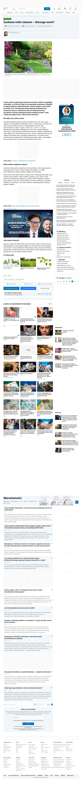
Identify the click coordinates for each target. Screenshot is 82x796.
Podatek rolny (60, 271)
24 (58, 281)
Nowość (67, 125)
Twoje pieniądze (45, 12)
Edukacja (68, 12)
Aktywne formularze (65, 247)
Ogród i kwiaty (21, 16)
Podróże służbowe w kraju (58, 759)
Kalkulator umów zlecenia (63, 235)
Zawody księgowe (7, 750)
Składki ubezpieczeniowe (58, 762)
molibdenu (36, 127)
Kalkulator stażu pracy (45, 765)
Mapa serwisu (70, 775)
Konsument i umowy (33, 747)
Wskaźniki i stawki (57, 757)
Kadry (16, 12)
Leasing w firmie (44, 750)
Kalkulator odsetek (44, 764)
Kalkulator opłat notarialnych (63, 239)
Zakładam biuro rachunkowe (59, 744)
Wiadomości (6, 501)
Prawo (37, 12)
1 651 (48, 704)
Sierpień (69, 278)
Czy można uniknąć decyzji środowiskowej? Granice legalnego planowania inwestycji (66, 221)
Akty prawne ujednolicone (34, 765)
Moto (52, 12)
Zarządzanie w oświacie (21, 765)
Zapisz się (28, 723)
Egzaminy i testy (19, 764)
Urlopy (17, 749)
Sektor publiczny (30, 12)
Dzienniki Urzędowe (33, 762)
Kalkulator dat (44, 759)
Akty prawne (31, 757)
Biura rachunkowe (57, 742)
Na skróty (68, 757)
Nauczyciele (18, 762)
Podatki (5, 744)
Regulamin (40, 775)
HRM (17, 752)
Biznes (21, 12)
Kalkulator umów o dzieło (62, 237)
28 (69, 281)
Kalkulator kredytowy (61, 240)
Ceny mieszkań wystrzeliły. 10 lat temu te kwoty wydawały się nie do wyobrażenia (65, 186)
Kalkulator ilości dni (61, 244)
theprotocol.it (68, 767)
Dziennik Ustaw (32, 759)
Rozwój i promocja (7, 764)
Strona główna (6, 16)
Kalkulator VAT (44, 762)
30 (75, 281)
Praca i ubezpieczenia (45, 747)
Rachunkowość (7, 745)
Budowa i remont (33, 501)
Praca (30, 750)
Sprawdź (66, 134)
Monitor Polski (31, 761)
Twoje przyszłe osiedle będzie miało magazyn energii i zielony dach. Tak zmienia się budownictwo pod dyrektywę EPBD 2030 (66, 189)
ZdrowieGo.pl (68, 759)
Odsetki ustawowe (57, 765)
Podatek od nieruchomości (63, 251)
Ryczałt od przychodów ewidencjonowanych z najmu (63, 264)
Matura (17, 767)
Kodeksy (30, 767)
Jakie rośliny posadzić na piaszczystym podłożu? (26, 206)
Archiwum (68, 761)
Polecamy (58, 412)
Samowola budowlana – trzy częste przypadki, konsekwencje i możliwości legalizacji (65, 224)
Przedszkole (18, 759)
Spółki (42, 745)
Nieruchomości (59, 12)
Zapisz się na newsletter (46, 283)
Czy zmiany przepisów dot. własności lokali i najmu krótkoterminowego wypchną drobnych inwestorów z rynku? (66, 197)
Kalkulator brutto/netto (62, 233)
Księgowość (10, 12)
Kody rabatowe (69, 762)
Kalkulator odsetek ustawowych (64, 242)
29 (72, 281)
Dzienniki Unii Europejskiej (34, 764)
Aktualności (58, 327)
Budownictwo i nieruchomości (63, 257)
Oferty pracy (68, 768)
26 (63, 281)
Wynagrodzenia (19, 745)
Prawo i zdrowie (32, 753)
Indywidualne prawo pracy (21, 744)
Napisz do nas (29, 283)
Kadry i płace (6, 765)
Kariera (46, 775)
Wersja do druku (12, 283)
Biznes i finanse (44, 744)
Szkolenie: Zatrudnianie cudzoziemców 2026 (66, 129)
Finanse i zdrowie (44, 752)
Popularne (60, 182)
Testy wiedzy (18, 770)
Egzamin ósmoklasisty (20, 768)
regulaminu (28, 720)
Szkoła (17, 761)
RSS (51, 775)
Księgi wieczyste (60, 253)
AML (54, 752)
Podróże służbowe (57, 764)
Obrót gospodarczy (7, 747)
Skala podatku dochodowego (59, 767)
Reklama (63, 775)
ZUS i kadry (6, 749)
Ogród (26, 16)
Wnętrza (41, 501)
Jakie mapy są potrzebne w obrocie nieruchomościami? (64, 217)
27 (66, 281)
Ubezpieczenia (19, 747)
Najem (58, 255)
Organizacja (6, 759)
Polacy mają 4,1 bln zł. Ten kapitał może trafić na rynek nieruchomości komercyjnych (66, 200)
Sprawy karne (31, 745)
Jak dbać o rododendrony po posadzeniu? (24, 160)
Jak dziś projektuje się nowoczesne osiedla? (66, 203)
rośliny (5, 279)
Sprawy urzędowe (32, 749)
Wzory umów (68, 764)
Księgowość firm (7, 742)
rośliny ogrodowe (20, 279)
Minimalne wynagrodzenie (58, 761)
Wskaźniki (62, 259)
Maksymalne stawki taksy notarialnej (65, 267)
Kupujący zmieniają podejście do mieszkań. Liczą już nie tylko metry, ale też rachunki (66, 206)
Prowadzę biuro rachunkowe (59, 745)
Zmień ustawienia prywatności (28, 775)
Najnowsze (67, 182)
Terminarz (62, 278)
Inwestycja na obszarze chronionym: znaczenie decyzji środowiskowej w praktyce (66, 210)
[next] (52, 704)
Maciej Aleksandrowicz (14, 32)
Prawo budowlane (61, 249)
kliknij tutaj (35, 729)
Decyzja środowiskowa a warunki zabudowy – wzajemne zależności (66, 214)
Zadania (5, 762)
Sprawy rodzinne (32, 744)
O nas (5, 775)
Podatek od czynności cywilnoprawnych (66, 269)
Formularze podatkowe (70, 765)
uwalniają (14, 247)
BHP (17, 750)
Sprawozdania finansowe (58, 750)
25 (61, 281)
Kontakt (57, 775)
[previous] (35, 704)
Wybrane (73, 182)
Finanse (26, 501)
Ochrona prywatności (13, 775)
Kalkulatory (62, 231)
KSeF (73, 12)
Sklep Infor (31, 752)
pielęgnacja (11, 279)
